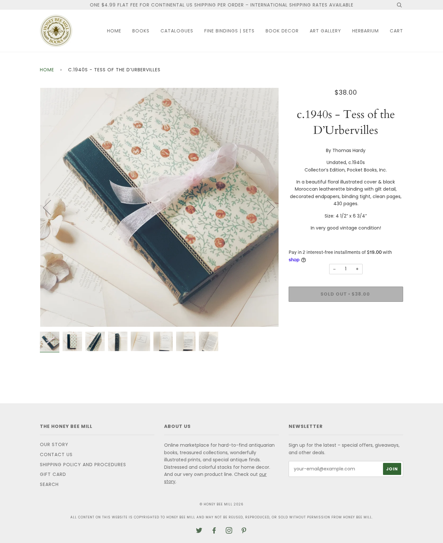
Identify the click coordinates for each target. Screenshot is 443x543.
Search (49, 484)
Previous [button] (51, 207)
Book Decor (282, 31)
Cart (396, 31)
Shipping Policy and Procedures (83, 464)
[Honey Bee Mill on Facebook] (214, 531)
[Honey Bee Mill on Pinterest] (244, 531)
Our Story (54, 444)
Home (114, 31)
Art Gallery (325, 31)
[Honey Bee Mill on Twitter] (199, 531)
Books (141, 31)
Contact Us (56, 454)
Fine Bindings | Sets (229, 31)
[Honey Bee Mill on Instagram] (229, 531)
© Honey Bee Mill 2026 (222, 504)
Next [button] (267, 207)
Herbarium (365, 31)
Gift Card (53, 474)
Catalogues (177, 31)
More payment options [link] (346, 329)
